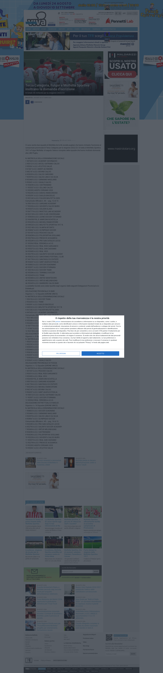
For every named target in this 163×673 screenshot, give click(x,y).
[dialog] (81, 336)
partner (57, 321)
